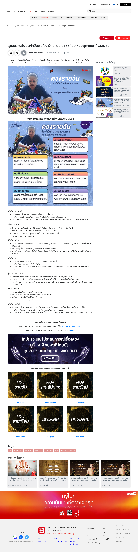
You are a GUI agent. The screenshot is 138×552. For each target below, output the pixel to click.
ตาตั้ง (43, 11)
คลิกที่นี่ (71, 331)
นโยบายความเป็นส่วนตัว (123, 534)
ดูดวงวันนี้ (124, 38)
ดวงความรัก (38, 450)
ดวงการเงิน (28, 450)
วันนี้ (8, 11)
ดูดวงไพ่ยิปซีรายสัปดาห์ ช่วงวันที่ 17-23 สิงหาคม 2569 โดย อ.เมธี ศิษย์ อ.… (84, 479)
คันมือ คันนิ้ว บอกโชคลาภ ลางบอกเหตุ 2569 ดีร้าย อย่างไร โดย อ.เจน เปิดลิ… (22, 479)
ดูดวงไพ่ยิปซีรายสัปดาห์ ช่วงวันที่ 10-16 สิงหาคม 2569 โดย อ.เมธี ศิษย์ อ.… (115, 479)
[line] (15, 537)
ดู (14, 11)
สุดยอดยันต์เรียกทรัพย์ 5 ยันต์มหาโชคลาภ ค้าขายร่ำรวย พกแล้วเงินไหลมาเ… (53, 479)
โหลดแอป (93, 4)
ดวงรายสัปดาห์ (57, 17)
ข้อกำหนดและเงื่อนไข (122, 529)
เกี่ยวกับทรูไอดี (120, 525)
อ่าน (29, 11)
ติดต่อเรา (119, 542)
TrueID (13, 4)
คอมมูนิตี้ (106, 539)
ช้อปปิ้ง (89, 535)
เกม (36, 11)
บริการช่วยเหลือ (121, 538)
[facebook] (21, 537)
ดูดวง (17, 26)
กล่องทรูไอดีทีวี (92, 539)
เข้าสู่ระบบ (126, 4)
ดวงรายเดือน (82, 17)
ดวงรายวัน (44, 17)
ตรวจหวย (108, 38)
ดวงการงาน (17, 450)
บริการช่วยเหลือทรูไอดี (93, 544)
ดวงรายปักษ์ (70, 17)
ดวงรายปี (94, 17)
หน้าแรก (34, 17)
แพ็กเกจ (105, 535)
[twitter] (27, 537)
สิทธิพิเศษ (21, 11)
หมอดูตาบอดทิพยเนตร (68, 450)
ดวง (10, 450)
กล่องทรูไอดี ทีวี (105, 4)
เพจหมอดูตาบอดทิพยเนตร (71, 326)
